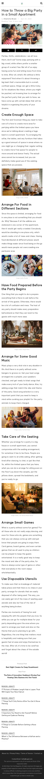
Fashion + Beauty (8, 686)
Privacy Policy (15, 753)
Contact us (38, 753)
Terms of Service (27, 753)
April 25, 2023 (26, 19)
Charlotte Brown (10, 19)
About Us (5, 753)
